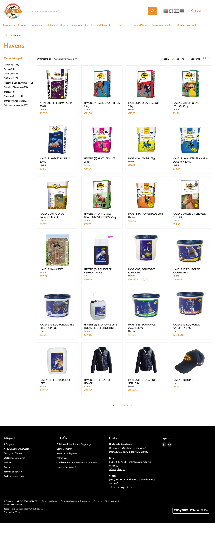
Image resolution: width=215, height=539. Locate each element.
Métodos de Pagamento (68, 453)
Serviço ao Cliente (13, 453)
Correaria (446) (11, 73)
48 (183, 58)
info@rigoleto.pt (117, 469)
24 (173, 58)
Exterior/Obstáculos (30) (16, 87)
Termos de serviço (13, 471)
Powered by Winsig (12, 512)
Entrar (198, 10)
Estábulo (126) (11, 78)
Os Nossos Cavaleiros (14, 458)
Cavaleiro (8, 24)
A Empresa (9, 444)
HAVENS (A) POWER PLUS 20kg (145, 213)
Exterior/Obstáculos (102, 24)
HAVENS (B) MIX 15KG (51, 269)
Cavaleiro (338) (11, 64)
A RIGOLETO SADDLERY (16, 448)
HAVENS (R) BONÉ (183, 379)
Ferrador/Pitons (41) (13, 96)
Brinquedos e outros (188, 24)
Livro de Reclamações (67, 467)
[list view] (209, 59)
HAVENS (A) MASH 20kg (141, 158)
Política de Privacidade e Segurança (74, 444)
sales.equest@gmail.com (121, 487)
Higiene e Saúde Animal (73, 24)
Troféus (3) (9, 91)
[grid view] (204, 59)
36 (178, 58)
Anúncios (8, 462)
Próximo (128, 405)
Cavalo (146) (10, 69)
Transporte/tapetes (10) (15, 100)
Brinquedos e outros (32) (16, 105)
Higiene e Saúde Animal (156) (18, 82)
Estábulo (50, 24)
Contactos (9, 467)
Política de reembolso (14, 476)
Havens (43, 109)
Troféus (121, 24)
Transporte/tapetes (162, 24)
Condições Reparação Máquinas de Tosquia (77, 462)
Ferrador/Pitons (139, 24)
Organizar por (44, 59)
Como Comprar (64, 448)
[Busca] (152, 11)
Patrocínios (62, 458)
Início (6, 35)
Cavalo (22, 24)
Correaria (36, 24)
